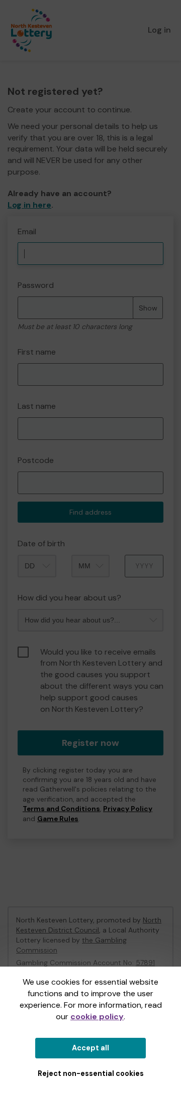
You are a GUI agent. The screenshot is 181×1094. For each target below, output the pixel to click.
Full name (17, 221)
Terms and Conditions (61, 809)
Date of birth (41, 543)
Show (148, 307)
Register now (90, 743)
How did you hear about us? (69, 597)
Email (27, 231)
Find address (90, 512)
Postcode (36, 460)
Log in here (29, 205)
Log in (159, 30)
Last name (37, 406)
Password (36, 285)
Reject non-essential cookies (91, 1073)
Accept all (90, 1047)
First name (37, 352)
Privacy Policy (127, 809)
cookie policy (97, 1016)
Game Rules (57, 819)
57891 (145, 962)
